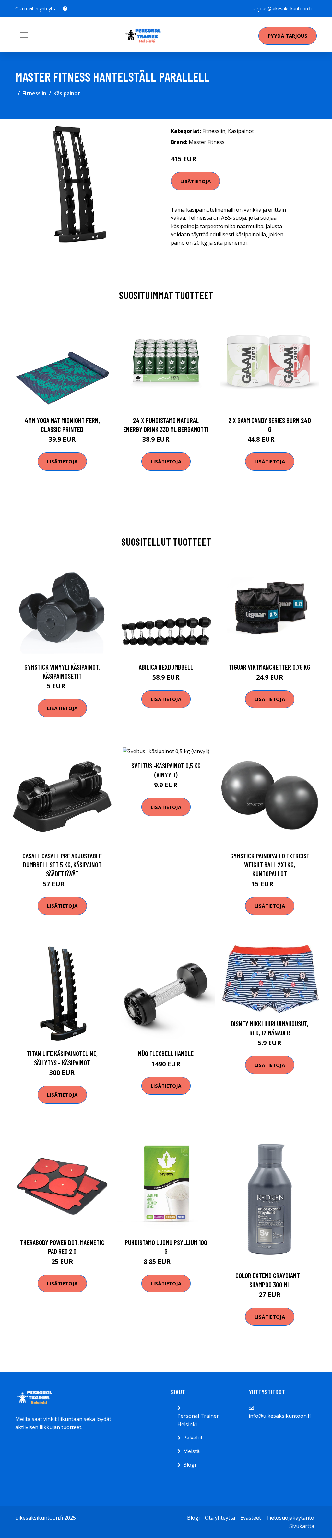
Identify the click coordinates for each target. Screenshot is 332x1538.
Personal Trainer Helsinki (198, 1420)
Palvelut (193, 1437)
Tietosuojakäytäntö (290, 1517)
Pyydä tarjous (287, 35)
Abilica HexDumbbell (166, 667)
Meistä (191, 1451)
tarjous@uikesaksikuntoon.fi (282, 9)
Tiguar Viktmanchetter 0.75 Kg (269, 667)
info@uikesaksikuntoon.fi (280, 1415)
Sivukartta (301, 1526)
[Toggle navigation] (24, 35)
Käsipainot (66, 93)
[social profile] (65, 9)
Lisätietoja (195, 181)
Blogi (189, 1464)
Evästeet (250, 1517)
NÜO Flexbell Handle (166, 1053)
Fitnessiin (34, 93)
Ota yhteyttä (220, 1517)
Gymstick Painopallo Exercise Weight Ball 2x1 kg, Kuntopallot (269, 865)
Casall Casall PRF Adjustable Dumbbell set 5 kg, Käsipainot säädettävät (62, 865)
